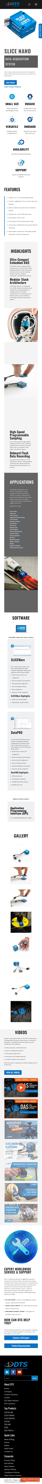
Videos (6, 1445)
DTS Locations (9, 1403)
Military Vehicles (14, 541)
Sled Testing (13, 523)
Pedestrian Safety (15, 521)
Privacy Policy (9, 1460)
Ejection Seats (14, 527)
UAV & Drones (14, 515)
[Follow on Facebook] (13, 1372)
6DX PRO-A (8, 1430)
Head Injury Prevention (16, 547)
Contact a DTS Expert (21, 1337)
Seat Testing (13, 511)
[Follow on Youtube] (19, 1372)
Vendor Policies (10, 1469)
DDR (6, 1427)
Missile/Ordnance (15, 539)
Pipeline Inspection (15, 545)
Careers (7, 1397)
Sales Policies (9, 1466)
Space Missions (14, 529)
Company (8, 1391)
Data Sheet (10, 82)
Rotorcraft (13, 513)
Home (6, 1388)
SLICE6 (7, 1421)
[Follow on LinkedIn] (7, 1372)
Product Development (16, 531)
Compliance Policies (12, 1472)
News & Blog (9, 1439)
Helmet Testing (14, 533)
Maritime (12, 537)
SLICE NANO (9, 1415)
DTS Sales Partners (11, 1400)
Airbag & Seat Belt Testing (17, 517)
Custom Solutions (11, 1394)
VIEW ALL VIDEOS (13, 1072)
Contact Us (8, 1451)
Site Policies (8, 1463)
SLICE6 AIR (8, 1412)
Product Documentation (21, 1345)
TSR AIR (7, 1424)
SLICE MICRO (9, 1418)
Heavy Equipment (15, 535)
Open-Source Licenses (12, 1475)
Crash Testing (14, 519)
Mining (12, 543)
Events (6, 1442)
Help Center (8, 1448)
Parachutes (13, 525)
